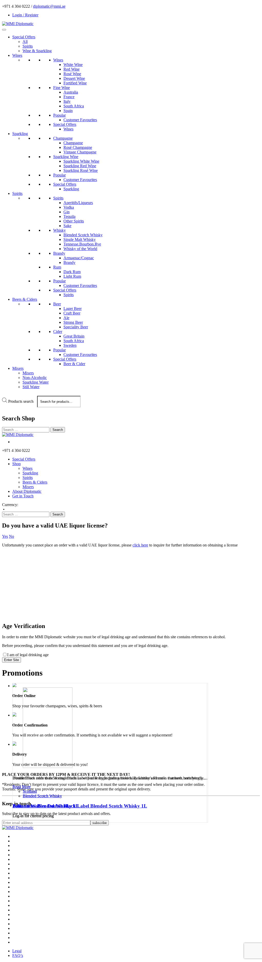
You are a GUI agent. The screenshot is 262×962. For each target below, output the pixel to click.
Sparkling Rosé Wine (80, 170)
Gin (66, 212)
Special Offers (23, 37)
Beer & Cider (74, 364)
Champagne (63, 138)
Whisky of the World (80, 249)
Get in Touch (23, 496)
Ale (66, 318)
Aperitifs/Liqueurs (78, 202)
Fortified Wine (75, 83)
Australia (70, 92)
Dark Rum (72, 272)
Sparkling (20, 133)
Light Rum (72, 276)
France (68, 97)
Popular (59, 115)
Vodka (68, 207)
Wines (17, 55)
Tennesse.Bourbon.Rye (82, 244)
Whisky (59, 230)
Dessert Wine (74, 78)
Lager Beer (72, 308)
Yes (5, 536)
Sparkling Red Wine (79, 166)
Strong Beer (73, 322)
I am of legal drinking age (28, 655)
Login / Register (25, 15)
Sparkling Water (36, 382)
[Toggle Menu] (4, 29)
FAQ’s (17, 955)
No (11, 536)
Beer (57, 304)
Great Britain (73, 336)
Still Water (31, 387)
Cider (57, 331)
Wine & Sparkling (37, 51)
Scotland (30, 791)
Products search (21, 401)
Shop (16, 464)
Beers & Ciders (24, 299)
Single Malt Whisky (79, 239)
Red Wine (71, 69)
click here (140, 545)
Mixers (18, 368)
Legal (16, 951)
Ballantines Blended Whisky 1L (46, 806)
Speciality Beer (75, 327)
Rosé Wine (72, 74)
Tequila (69, 216)
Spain (68, 110)
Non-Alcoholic (35, 377)
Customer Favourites (80, 120)
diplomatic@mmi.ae (49, 6)
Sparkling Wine (65, 156)
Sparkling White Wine (81, 161)
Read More (22, 787)
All (25, 41)
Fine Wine (61, 87)
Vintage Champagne (79, 152)
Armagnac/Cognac (78, 258)
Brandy (59, 253)
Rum (57, 267)
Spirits (28, 46)
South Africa (73, 106)
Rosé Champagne (77, 147)
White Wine (73, 64)
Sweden (70, 345)
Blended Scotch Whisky (83, 235)
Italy (67, 101)
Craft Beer (71, 313)
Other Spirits (73, 221)
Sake (67, 225)
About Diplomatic (26, 491)
